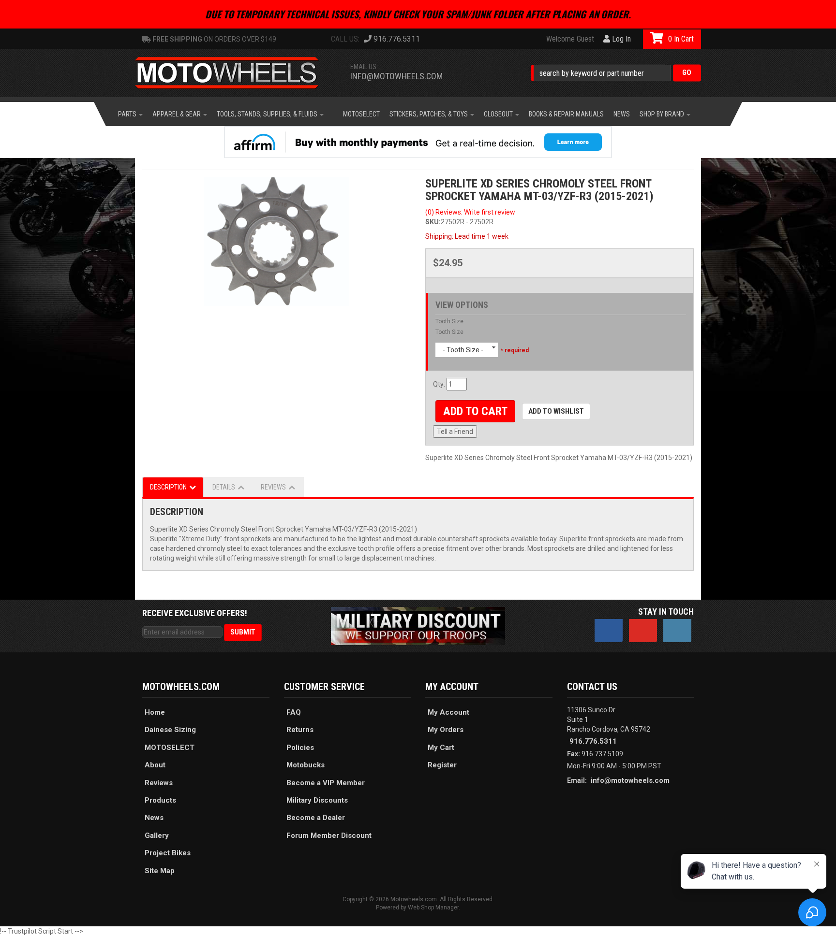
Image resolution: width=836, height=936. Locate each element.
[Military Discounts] (418, 625)
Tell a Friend (455, 431)
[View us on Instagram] (677, 630)
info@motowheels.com (396, 76)
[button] (616, 72)
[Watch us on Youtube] (643, 630)
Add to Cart (475, 411)
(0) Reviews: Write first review (470, 212)
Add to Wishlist (556, 411)
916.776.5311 (593, 741)
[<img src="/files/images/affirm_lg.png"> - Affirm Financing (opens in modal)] (418, 142)
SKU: (433, 222)
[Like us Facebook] (609, 630)
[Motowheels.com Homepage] (234, 73)
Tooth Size (449, 321)
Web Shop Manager (433, 907)
